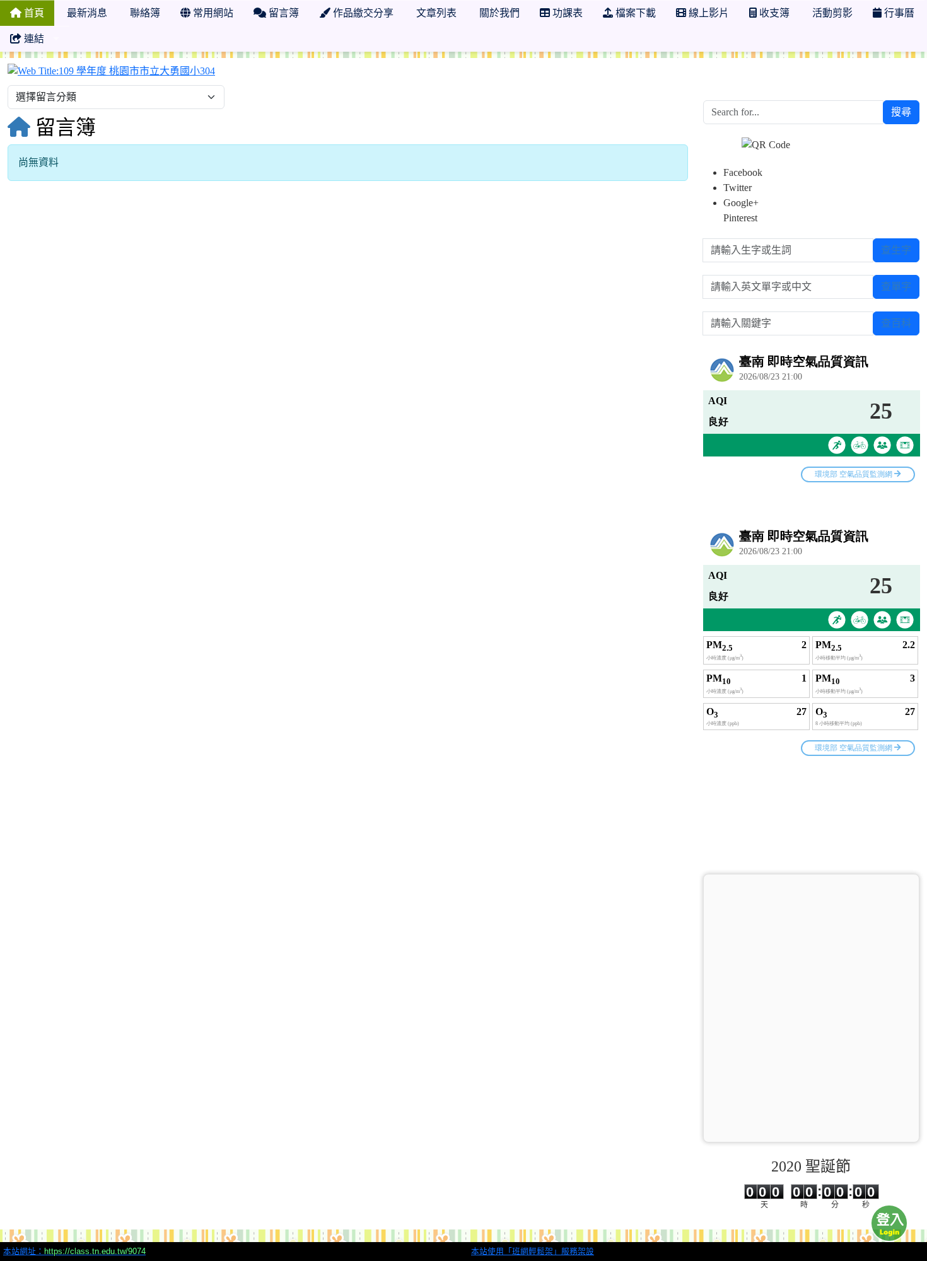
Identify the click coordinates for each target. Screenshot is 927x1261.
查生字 (896, 250)
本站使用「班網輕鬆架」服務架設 (532, 1251)
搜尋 (901, 112)
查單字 (896, 286)
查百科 (896, 323)
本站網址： (74, 1251)
